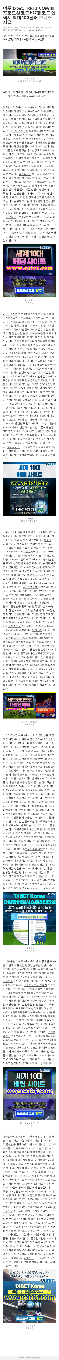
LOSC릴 (36, 1250)
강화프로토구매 (30, 1055)
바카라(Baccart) (23, 594)
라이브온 (29, 1257)
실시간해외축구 (22, 837)
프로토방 (25, 349)
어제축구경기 (10, 961)
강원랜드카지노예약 (24, 1191)
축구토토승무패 (21, 1012)
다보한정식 (39, 201)
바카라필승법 (10, 735)
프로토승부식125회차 (35, 984)
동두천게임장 (38, 1238)
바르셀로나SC (18, 321)
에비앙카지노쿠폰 (13, 1136)
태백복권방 (39, 333)
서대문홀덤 (39, 766)
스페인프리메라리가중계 (16, 532)
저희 (32, 193)
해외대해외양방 (34, 848)
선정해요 (37, 150)
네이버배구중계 (39, 996)
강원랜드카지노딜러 (17, 637)
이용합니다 (19, 138)
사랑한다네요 (44, 115)
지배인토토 (37, 1171)
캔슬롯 (17, 1226)
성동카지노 (39, 743)
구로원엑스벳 (13, 992)
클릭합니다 (9, 107)
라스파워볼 (24, 813)
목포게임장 (12, 786)
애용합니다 (25, 173)
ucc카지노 (18, 1246)
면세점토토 (22, 829)
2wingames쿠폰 (14, 551)
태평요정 (42, 142)
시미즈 (27, 567)
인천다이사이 (10, 313)
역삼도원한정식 (19, 130)
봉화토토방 (38, 805)
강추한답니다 (28, 166)
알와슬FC (39, 384)
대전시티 (40, 856)
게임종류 (32, 360)
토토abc (10, 423)
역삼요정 (11, 216)
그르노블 (38, 392)
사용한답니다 (28, 181)
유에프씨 (37, 629)
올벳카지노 (14, 625)
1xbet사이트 (13, 446)
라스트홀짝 (19, 559)
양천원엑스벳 (30, 586)
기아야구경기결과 (34, 1039)
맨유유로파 (44, 341)
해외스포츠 (16, 376)
